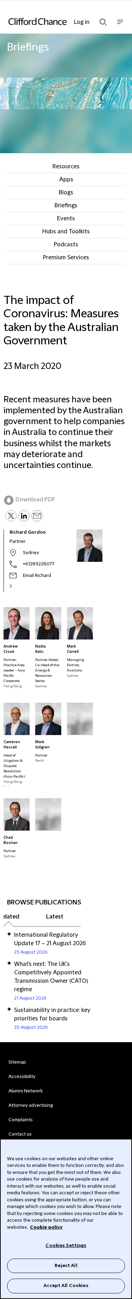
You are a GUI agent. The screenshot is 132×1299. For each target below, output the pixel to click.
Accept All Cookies (66, 1285)
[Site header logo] (55, 21)
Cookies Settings (65, 1245)
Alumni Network (25, 1091)
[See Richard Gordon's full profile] (18, 586)
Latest (54, 917)
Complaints (20, 1120)
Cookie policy (46, 1227)
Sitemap (17, 1062)
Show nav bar (120, 25)
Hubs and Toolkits (66, 231)
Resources (66, 166)
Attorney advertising (30, 1105)
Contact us (20, 1134)
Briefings (66, 205)
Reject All (66, 1265)
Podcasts (66, 244)
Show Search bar (103, 20)
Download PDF (35, 499)
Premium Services (66, 257)
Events (66, 218)
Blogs (66, 192)
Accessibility (22, 1076)
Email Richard (37, 575)
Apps (66, 179)
